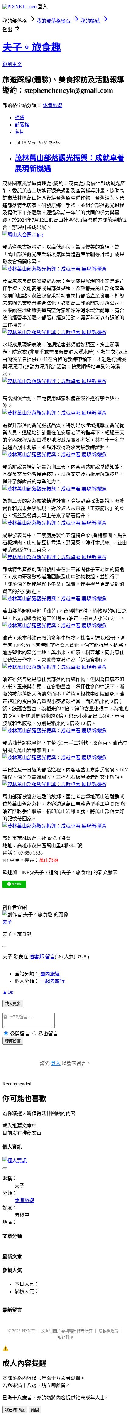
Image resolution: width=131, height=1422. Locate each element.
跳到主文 (12, 64)
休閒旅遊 (52, 105)
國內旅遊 (50, 973)
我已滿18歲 (15, 1410)
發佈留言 (13, 1041)
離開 (35, 1410)
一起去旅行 (52, 981)
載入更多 (13, 1003)
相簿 (19, 117)
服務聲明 (65, 1337)
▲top (7, 991)
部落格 (22, 124)
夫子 (7, 921)
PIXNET (28, 1331)
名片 (19, 132)
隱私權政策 (108, 1331)
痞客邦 (36, 956)
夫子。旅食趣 (31, 47)
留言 (50, 956)
